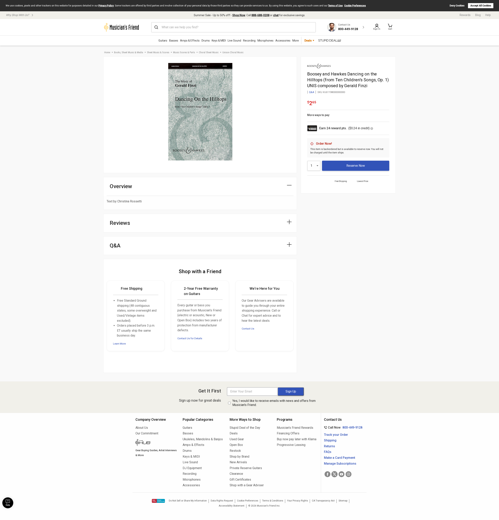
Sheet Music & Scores (158, 52)
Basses (173, 40)
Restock (235, 451)
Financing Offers (288, 433)
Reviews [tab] (120, 223)
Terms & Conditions (272, 500)
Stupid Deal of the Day (245, 428)
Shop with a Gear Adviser (247, 485)
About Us (141, 428)
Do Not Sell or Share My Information (188, 500)
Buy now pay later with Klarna (296, 439)
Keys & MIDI (219, 40)
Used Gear (237, 439)
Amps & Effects (190, 40)
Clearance (236, 474)
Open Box (236, 445)
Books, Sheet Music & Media (128, 52)
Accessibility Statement (231, 505)
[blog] (156, 443)
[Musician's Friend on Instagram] (348, 474)
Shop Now (238, 15)
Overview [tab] (121, 186)
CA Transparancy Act (323, 500)
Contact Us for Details (189, 338)
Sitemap (343, 500)
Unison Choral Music (232, 52)
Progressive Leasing (291, 445)
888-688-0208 (260, 15)
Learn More (119, 343)
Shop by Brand (239, 456)
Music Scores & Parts (184, 52)
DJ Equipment (192, 468)
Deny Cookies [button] (457, 5)
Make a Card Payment (339, 458)
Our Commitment (146, 433)
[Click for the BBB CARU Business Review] (158, 501)
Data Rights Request (222, 500)
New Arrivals (238, 462)
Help (488, 15)
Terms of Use (335, 5)
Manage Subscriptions (340, 463)
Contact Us (248, 328)
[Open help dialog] (7, 502)
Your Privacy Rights (297, 500)
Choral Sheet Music (209, 52)
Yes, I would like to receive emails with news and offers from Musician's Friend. (274, 403)
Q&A (311, 92)
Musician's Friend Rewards (295, 428)
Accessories (282, 40)
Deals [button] (308, 40)
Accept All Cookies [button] (480, 5)
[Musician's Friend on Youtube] (341, 474)
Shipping (330, 440)
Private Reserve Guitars (246, 468)
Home (107, 52)
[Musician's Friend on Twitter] (334, 474)
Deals (234, 433)
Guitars (162, 40)
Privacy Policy (106, 5)
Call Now (342, 427)
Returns (329, 446)
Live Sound (234, 40)
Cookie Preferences (355, 5)
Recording (249, 40)
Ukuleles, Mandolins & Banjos (203, 439)
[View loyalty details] (371, 129)
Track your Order (336, 435)
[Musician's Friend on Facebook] (327, 474)
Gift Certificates (240, 479)
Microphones (265, 40)
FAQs (327, 452)
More (295, 40)
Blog (478, 15)
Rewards (465, 15)
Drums (206, 40)
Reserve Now (355, 165)
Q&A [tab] (115, 245)
